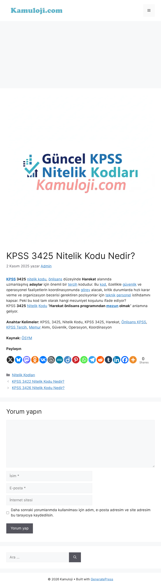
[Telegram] (92, 358)
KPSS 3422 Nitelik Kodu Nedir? (38, 381)
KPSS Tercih (16, 327)
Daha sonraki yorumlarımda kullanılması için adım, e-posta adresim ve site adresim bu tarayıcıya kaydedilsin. (81, 512)
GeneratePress (102, 579)
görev (85, 290)
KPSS (11, 279)
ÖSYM (27, 338)
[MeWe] (59, 358)
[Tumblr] (108, 358)
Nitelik (32, 306)
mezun (112, 306)
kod (103, 284)
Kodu (43, 306)
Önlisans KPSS (133, 322)
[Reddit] (100, 358)
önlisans (55, 279)
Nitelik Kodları (23, 375)
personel (124, 295)
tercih (72, 284)
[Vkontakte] (43, 358)
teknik (110, 295)
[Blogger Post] (51, 358)
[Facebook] (125, 358)
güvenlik (129, 284)
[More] (133, 358)
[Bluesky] (18, 358)
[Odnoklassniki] (35, 358)
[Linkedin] (116, 358)
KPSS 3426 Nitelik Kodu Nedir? (38, 388)
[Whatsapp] (84, 358)
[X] (10, 358)
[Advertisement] (80, 52)
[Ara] (75, 557)
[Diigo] (67, 358)
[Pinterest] (75, 358)
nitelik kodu (36, 279)
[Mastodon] (26, 358)
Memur (35, 327)
